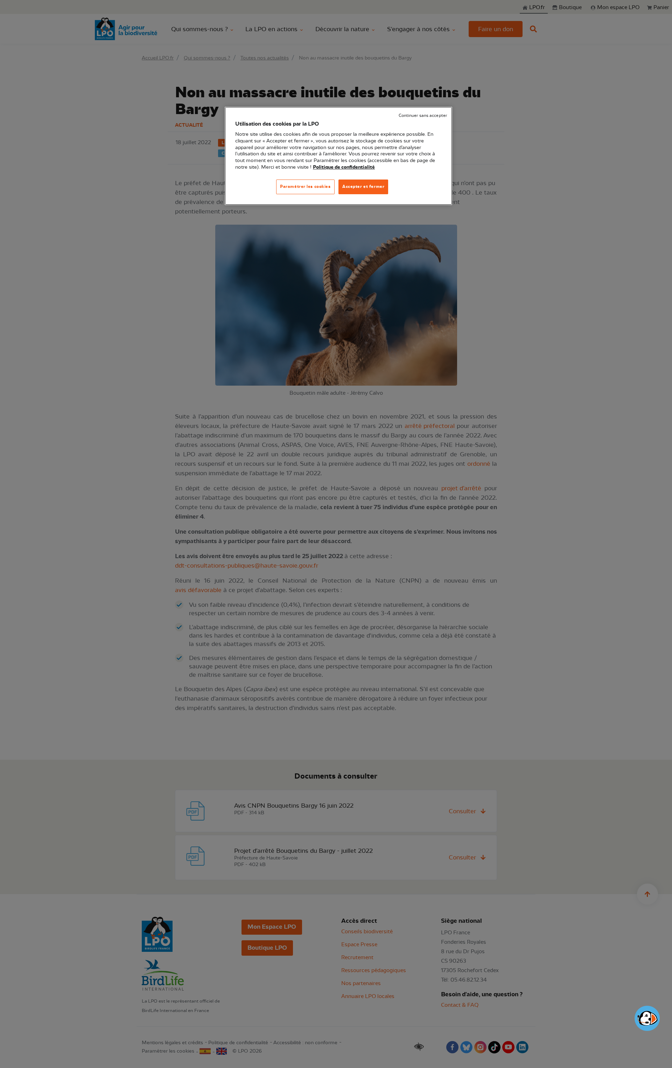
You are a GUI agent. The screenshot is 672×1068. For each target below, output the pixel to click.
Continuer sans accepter (423, 115)
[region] (338, 156)
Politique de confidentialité (344, 167)
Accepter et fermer (363, 186)
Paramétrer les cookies (305, 186)
